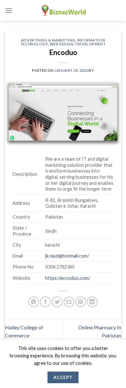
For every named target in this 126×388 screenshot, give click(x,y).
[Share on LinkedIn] (92, 302)
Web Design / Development (78, 44)
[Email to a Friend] (69, 302)
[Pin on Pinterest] (80, 302)
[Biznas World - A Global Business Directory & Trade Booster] (63, 10)
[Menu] (9, 10)
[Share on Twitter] (57, 302)
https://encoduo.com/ (67, 278)
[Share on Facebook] (45, 302)
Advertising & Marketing (48, 40)
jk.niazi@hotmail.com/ (67, 256)
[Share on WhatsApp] (33, 302)
